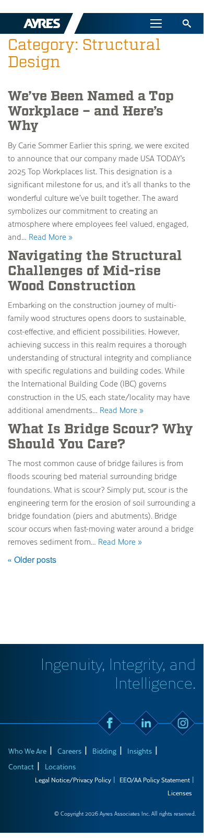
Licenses (179, 793)
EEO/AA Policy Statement (154, 780)
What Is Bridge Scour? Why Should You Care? (100, 436)
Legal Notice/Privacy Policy (73, 780)
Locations (60, 766)
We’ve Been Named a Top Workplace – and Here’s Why (91, 111)
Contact (21, 766)
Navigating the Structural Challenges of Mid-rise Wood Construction (95, 270)
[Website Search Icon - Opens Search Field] (187, 23)
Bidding (104, 750)
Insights (139, 750)
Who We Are (27, 750)
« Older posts (31, 559)
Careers (69, 750)
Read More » (51, 236)
